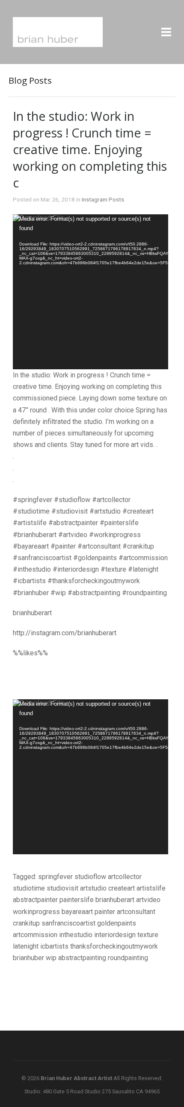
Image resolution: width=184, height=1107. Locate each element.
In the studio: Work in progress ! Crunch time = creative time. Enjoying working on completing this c (90, 149)
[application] (90, 291)
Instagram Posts (103, 199)
